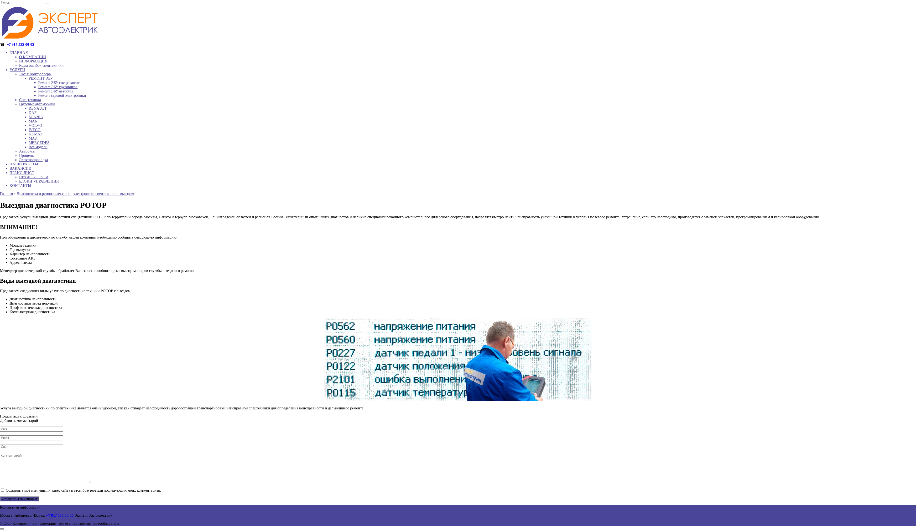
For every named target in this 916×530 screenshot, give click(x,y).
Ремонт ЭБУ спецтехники (59, 83)
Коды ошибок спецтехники (41, 65)
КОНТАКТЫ (20, 185)
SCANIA (36, 117)
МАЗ (33, 138)
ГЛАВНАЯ (19, 53)
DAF (32, 113)
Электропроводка (33, 160)
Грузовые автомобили (37, 104)
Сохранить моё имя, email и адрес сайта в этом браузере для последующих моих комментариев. (83, 490)
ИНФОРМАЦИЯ (33, 61)
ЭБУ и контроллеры (35, 74)
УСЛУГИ (17, 70)
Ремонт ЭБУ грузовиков (58, 87)
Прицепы (27, 155)
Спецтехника (30, 100)
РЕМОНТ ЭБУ (41, 78)
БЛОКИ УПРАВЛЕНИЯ (39, 181)
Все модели (38, 147)
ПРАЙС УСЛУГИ (33, 177)
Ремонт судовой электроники (62, 95)
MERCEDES (39, 143)
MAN (33, 121)
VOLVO (35, 125)
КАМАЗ (35, 134)
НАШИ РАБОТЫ (24, 164)
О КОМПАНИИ (32, 57)
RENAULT (38, 108)
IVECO (35, 130)
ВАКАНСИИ (20, 168)
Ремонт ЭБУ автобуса (55, 91)
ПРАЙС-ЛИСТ (22, 173)
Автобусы (27, 151)
